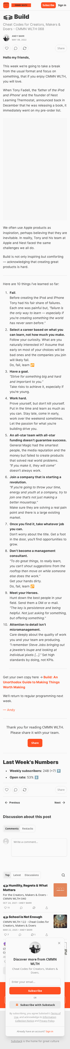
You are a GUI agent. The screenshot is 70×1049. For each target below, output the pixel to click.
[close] (59, 943)
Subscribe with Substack (37, 1005)
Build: (47, 677)
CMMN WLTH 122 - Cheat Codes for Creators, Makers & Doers (26, 923)
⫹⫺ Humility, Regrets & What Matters (25, 888)
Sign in (62, 5)
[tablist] (19, 828)
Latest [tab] (17, 875)
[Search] (63, 875)
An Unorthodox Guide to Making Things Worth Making (31, 682)
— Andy (9, 710)
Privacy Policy (46, 1020)
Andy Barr (18, 36)
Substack (16, 1041)
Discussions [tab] (32, 875)
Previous (14, 802)
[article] (35, 896)
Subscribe (48, 5)
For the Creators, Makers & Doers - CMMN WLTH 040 (25, 896)
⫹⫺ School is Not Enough (22, 917)
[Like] (6, 48)
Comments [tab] (11, 828)
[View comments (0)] (15, 48)
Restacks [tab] (27, 828)
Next (58, 802)
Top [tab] (7, 875)
